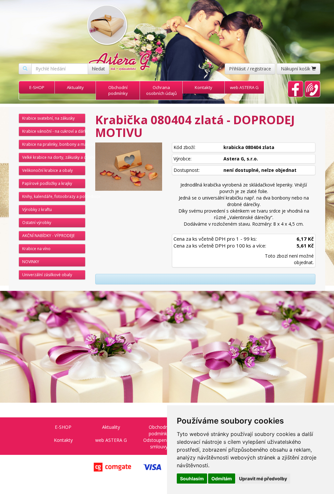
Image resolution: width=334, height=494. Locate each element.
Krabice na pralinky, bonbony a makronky (53, 144)
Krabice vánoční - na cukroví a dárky (53, 131)
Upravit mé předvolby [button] (263, 478)
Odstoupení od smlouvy (159, 443)
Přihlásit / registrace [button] (250, 69)
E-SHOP (36, 87)
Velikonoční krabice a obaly (47, 170)
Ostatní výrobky (36, 222)
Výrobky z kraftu (37, 209)
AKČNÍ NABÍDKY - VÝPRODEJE (48, 235)
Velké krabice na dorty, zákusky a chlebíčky (53, 157)
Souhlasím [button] (192, 478)
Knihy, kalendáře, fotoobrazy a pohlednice (53, 196)
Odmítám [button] (221, 478)
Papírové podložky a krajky (47, 183)
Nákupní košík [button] (296, 69)
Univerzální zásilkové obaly (47, 274)
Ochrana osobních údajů (161, 90)
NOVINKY (30, 261)
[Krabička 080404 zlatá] (128, 166)
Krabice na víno (36, 248)
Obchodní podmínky (118, 90)
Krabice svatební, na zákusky (48, 118)
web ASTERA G (244, 87)
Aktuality (75, 87)
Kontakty (203, 87)
